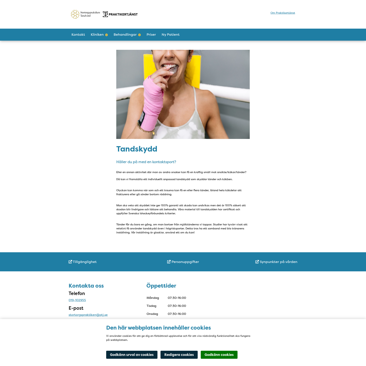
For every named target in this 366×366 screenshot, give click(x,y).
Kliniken (97, 34)
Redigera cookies (179, 354)
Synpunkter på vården (278, 262)
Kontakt (78, 34)
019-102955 (77, 300)
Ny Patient (171, 34)
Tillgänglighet (84, 262)
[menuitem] (107, 261)
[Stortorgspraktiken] (104, 14)
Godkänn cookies (219, 354)
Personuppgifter (185, 262)
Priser (151, 34)
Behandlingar (125, 34)
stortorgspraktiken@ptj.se (88, 315)
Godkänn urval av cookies (132, 354)
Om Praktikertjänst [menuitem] (282, 13)
